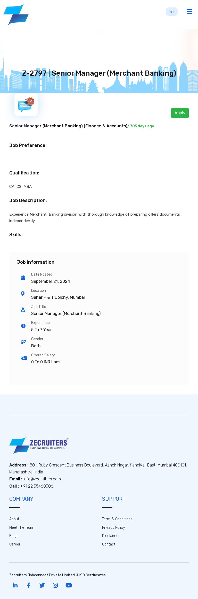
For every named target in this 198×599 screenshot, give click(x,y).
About (14, 519)
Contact (108, 544)
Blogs (14, 536)
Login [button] (172, 11)
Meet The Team (21, 527)
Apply (180, 112)
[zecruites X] (42, 585)
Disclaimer (111, 536)
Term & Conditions (117, 519)
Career (14, 544)
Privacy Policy (113, 527)
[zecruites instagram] (55, 585)
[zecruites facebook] (28, 585)
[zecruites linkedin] (15, 585)
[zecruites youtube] (69, 585)
